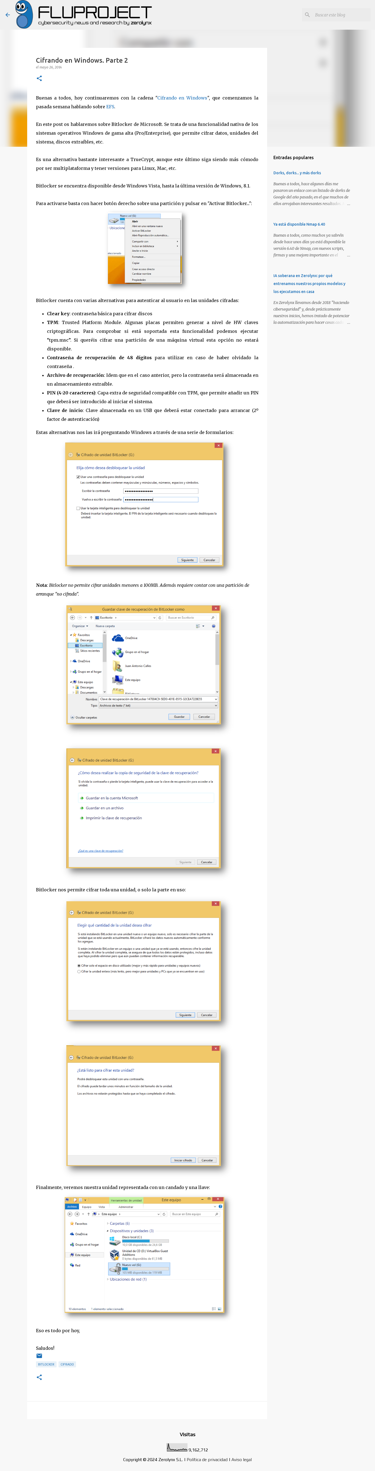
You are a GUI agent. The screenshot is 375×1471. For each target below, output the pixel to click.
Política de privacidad (207, 1459)
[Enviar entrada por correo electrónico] (39, 1358)
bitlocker (46, 1364)
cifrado (67, 1364)
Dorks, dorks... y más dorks (297, 173)
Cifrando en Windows (182, 98)
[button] (39, 78)
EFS (110, 106)
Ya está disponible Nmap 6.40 (299, 224)
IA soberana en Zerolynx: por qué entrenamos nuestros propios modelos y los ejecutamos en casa (309, 283)
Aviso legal (241, 1459)
